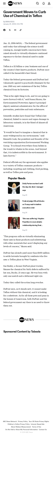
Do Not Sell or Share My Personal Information (21, 430)
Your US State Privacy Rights (39, 421)
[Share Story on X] (10, 30)
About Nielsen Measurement (21, 427)
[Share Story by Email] (15, 30)
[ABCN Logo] (15, 3)
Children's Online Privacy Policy (19, 424)
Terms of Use (36, 427)
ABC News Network (10, 421)
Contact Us (43, 430)
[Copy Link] (21, 30)
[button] (4, 3)
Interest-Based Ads (37, 424)
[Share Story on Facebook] (4, 30)
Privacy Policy (23, 421)
